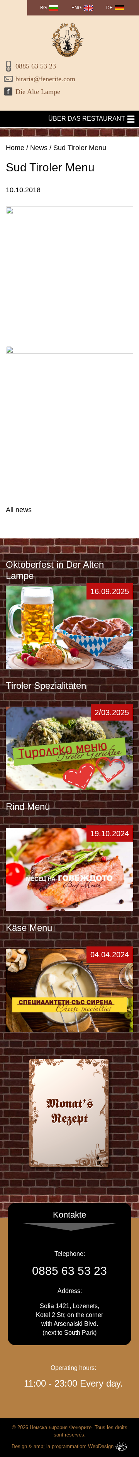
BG (43, 7)
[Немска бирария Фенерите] (67, 40)
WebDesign (101, 1446)
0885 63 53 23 (35, 66)
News (38, 148)
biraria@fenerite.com (45, 79)
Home (15, 148)
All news (19, 510)
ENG (76, 7)
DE (109, 7)
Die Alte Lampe (37, 92)
